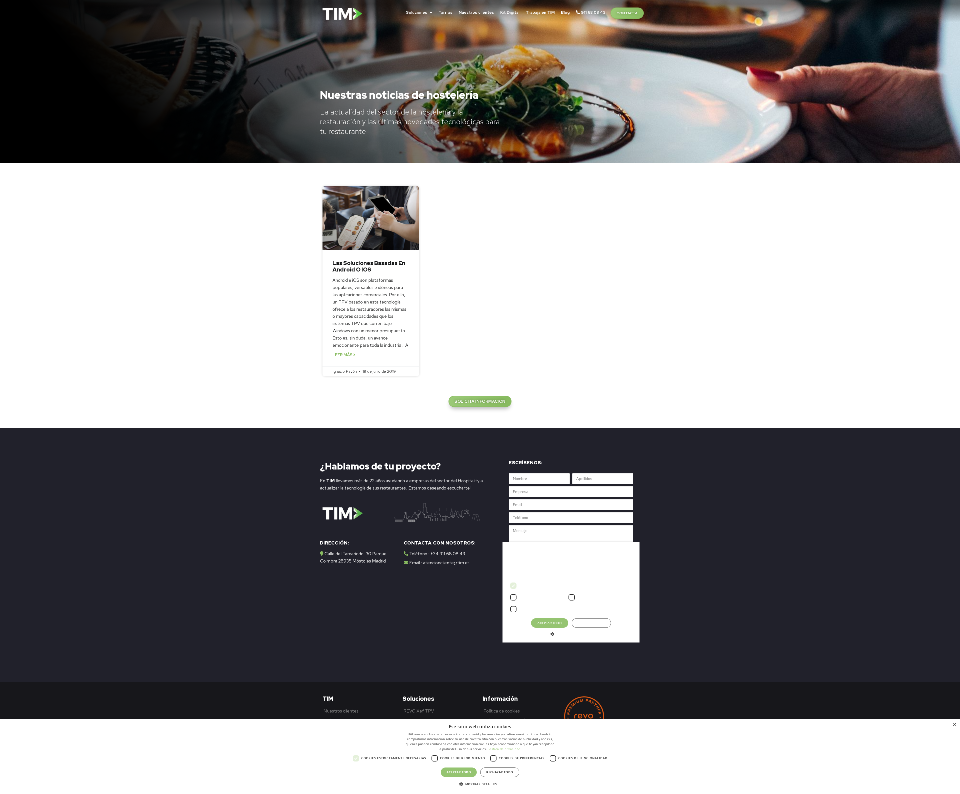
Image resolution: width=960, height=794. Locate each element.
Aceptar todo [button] (458, 772)
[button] (627, 13)
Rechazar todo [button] (499, 772)
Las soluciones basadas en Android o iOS (368, 266)
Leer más (342, 355)
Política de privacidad (504, 749)
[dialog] (480, 756)
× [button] (954, 724)
